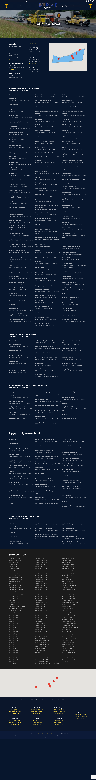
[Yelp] (90, 1)
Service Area (21, 6)
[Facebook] (88, 1)
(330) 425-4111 (32, 53)
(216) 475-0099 (13, 69)
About (12, 6)
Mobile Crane (74, 6)
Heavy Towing (63, 6)
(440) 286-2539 (33, 63)
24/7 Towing (32, 6)
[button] (59, 59)
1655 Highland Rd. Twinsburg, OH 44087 (22, 1)
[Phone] (93, 1)
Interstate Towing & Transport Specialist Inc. (47, 733)
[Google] (86, 1)
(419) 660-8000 (13, 50)
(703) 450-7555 (13, 59)
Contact (84, 6)
